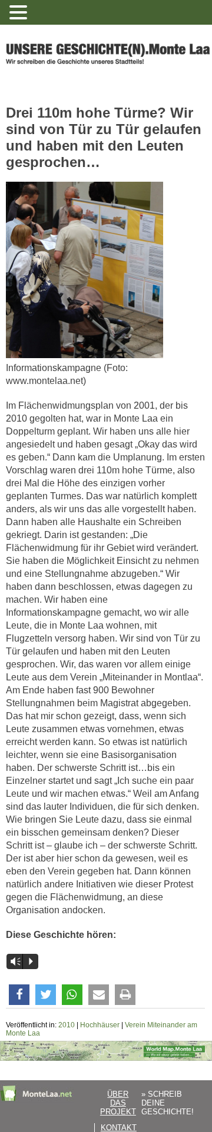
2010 (66, 1025)
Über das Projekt (118, 1103)
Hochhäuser (100, 1025)
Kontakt (119, 1127)
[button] (19, 994)
